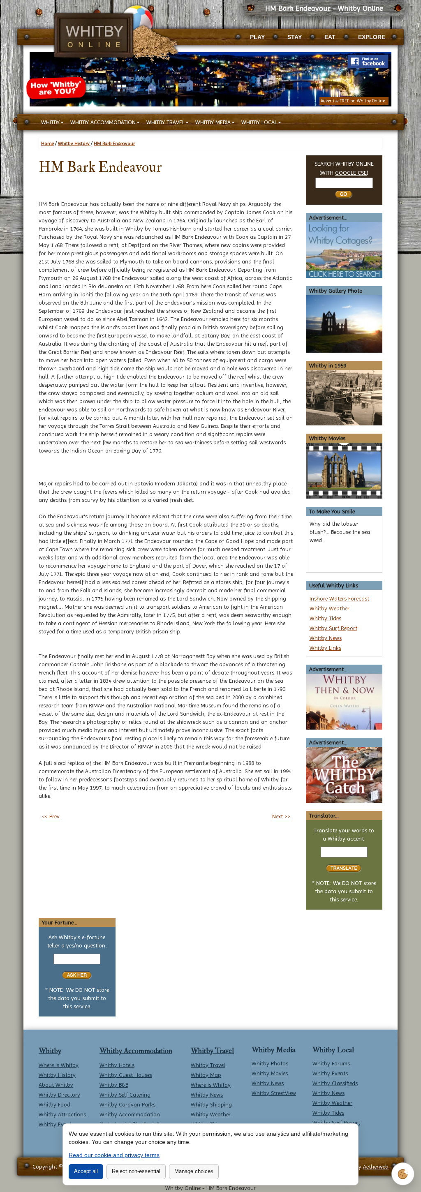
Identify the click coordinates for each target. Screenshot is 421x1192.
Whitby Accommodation (135, 1051)
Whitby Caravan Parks (127, 1104)
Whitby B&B (113, 1084)
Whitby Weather (329, 608)
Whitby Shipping (211, 1104)
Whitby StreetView (274, 1093)
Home (47, 143)
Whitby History (74, 143)
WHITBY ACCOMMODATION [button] (103, 122)
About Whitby (56, 1084)
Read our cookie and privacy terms (114, 1155)
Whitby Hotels (116, 1065)
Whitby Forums (331, 1063)
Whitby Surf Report (333, 628)
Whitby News (326, 638)
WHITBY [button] (50, 122)
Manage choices (193, 1171)
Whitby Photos (270, 1063)
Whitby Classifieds (335, 1083)
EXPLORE (371, 37)
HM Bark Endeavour (114, 143)
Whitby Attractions (62, 1114)
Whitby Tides (325, 618)
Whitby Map (206, 1075)
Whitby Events (56, 1124)
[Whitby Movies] (344, 470)
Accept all (86, 1171)
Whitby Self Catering (124, 1094)
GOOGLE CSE (351, 172)
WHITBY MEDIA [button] (213, 122)
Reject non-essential (136, 1171)
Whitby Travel (212, 1051)
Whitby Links (325, 648)
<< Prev (51, 816)
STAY (294, 37)
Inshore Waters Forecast (339, 598)
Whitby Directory (59, 1094)
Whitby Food (54, 1104)
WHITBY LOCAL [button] (259, 122)
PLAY (257, 37)
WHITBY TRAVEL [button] (165, 122)
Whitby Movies (270, 1073)
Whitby (50, 1051)
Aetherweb (376, 1166)
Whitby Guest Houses (125, 1075)
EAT (329, 37)
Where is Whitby (59, 1065)
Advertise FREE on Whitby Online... (354, 101)
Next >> (281, 816)
